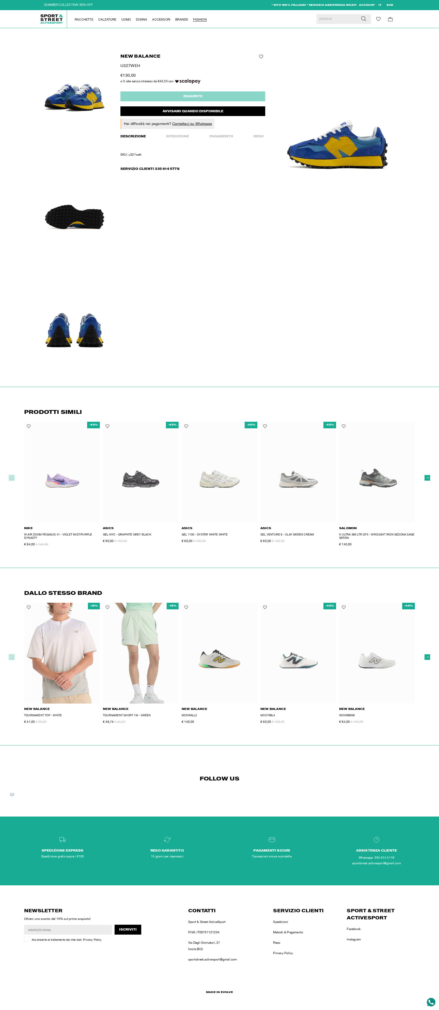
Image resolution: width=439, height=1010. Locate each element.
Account (367, 5)
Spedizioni (280, 922)
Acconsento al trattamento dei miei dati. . (67, 939)
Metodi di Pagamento (288, 932)
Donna (141, 19)
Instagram (354, 939)
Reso (259, 136)
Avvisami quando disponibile (193, 111)
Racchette (84, 19)
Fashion (200, 19)
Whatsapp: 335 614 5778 (376, 857)
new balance (140, 57)
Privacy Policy (92, 939)
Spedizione (177, 136)
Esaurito (192, 96)
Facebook (353, 929)
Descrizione (133, 136)
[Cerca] (363, 19)
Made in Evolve (219, 992)
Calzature (107, 19)
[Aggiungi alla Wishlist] (260, 56)
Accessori (161, 19)
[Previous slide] (12, 478)
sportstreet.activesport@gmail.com (212, 959)
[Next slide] (427, 478)
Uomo (126, 19)
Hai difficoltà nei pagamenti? (168, 124)
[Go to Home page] (52, 19)
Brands (181, 19)
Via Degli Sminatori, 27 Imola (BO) (204, 946)
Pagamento (221, 136)
